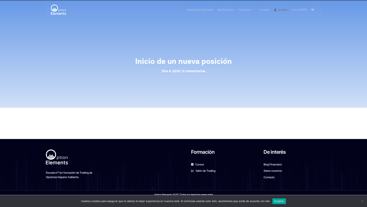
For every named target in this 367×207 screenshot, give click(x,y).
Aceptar (279, 201)
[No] (362, 201)
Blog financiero (226, 9)
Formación (245, 9)
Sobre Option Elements (200, 9)
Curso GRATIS (299, 9)
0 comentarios (193, 71)
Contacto (264, 9)
